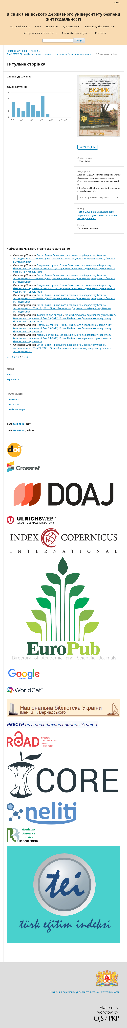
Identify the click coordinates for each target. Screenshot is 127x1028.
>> (27, 357)
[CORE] (63, 797)
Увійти (117, 2)
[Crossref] (23, 471)
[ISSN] (32, 745)
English (10, 374)
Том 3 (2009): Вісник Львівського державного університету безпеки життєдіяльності (50, 54)
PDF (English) (88, 147)
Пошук (79, 40)
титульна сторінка (47, 334)
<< (8, 357)
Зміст (40, 255)
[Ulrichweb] (31, 523)
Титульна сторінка (48, 265)
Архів (38, 26)
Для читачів (13, 399)
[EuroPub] (63, 663)
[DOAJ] (63, 511)
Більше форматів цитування (94, 197)
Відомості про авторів (50, 314)
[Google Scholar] (24, 680)
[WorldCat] (25, 694)
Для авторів (70, 26)
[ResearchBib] (22, 841)
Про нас (51, 26)
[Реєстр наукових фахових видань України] (52, 726)
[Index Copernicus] (63, 552)
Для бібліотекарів (16, 409)
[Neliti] (42, 823)
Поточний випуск (20, 26)
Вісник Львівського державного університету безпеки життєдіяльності (63, 16)
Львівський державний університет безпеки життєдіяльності (84, 992)
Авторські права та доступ (39, 33)
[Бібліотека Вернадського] (63, 716)
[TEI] (63, 942)
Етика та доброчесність (99, 26)
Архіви (34, 50)
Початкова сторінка (17, 50)
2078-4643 (18, 423)
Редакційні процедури (75, 33)
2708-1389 (18, 430)
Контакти (100, 33)
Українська (13, 379)
